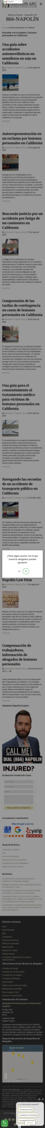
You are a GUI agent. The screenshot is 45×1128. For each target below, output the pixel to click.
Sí (26, 571)
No (19, 571)
